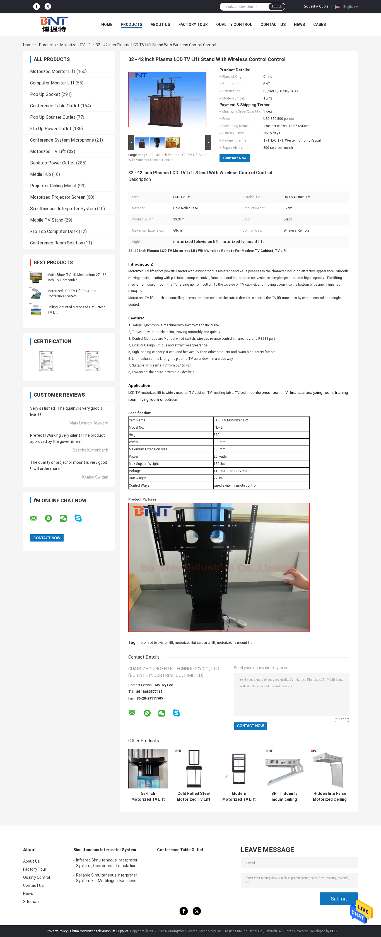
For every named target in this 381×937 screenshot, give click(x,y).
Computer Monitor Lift (52, 83)
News (299, 24)
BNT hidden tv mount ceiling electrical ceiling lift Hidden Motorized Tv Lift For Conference (284, 796)
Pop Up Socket (45, 94)
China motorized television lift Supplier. (99, 931)
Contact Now (235, 158)
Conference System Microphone (62, 140)
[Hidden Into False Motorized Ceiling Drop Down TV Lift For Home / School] (329, 768)
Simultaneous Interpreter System (63, 208)
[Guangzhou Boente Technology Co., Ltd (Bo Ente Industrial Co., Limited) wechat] (67, 518)
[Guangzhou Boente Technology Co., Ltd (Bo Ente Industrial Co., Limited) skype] (81, 518)
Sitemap (31, 901)
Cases (319, 24)
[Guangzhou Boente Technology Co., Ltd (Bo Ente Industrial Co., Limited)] (54, 24)
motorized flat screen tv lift (195, 643)
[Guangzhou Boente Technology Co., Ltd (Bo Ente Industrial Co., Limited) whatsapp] (52, 518)
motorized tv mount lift (234, 643)
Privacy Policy (57, 931)
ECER (334, 931)
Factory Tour (193, 24)
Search (276, 7)
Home (106, 24)
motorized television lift (155, 643)
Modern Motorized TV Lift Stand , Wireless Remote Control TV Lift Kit (239, 796)
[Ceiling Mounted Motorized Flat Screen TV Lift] (35, 309)
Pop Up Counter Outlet (52, 117)
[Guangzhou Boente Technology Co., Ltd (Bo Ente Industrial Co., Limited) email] (37, 518)
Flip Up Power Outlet (50, 128)
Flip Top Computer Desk (54, 231)
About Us (160, 24)
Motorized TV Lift (76, 45)
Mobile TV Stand (46, 220)
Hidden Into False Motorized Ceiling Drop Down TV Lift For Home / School (330, 796)
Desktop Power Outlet (52, 163)
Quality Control (234, 24)
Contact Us (273, 24)
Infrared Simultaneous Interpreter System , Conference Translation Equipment (107, 864)
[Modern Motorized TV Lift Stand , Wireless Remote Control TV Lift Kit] (239, 768)
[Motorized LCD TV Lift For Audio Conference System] (35, 293)
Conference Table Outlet (54, 105)
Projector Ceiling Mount (53, 185)
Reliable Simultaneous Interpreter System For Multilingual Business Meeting (106, 879)
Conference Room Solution (56, 243)
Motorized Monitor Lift (52, 71)
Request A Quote (315, 6)
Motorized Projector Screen (57, 197)
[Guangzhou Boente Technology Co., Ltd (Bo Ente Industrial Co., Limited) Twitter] (47, 7)
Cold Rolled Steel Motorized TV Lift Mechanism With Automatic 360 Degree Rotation (193, 796)
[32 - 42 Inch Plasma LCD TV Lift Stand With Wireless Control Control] (167, 101)
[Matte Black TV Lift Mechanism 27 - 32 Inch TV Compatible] (35, 277)
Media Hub (40, 174)
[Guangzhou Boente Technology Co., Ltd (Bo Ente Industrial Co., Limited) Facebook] (37, 6)
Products (131, 24)
